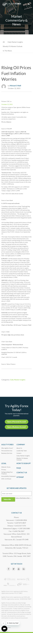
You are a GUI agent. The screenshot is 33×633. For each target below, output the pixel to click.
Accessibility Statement (8, 476)
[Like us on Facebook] (8, 569)
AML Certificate (6, 479)
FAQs (18, 468)
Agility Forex (7, 445)
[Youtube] (19, 569)
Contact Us (21, 473)
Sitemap (20, 477)
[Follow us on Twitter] (13, 569)
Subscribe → (8, 499)
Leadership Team (21, 450)
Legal (3, 463)
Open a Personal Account (16, 422)
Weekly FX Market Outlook (12, 46)
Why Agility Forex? (7, 448)
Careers (18, 453)
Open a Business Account (16, 427)
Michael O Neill (15, 86)
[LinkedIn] (24, 569)
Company (20, 445)
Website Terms (5, 467)
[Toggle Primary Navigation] (29, 4)
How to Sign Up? (23, 463)
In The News (7, 51)
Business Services (6, 453)
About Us (19, 448)
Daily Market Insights (15, 42)
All (4, 42)
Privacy (3, 469)
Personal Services (6, 450)
